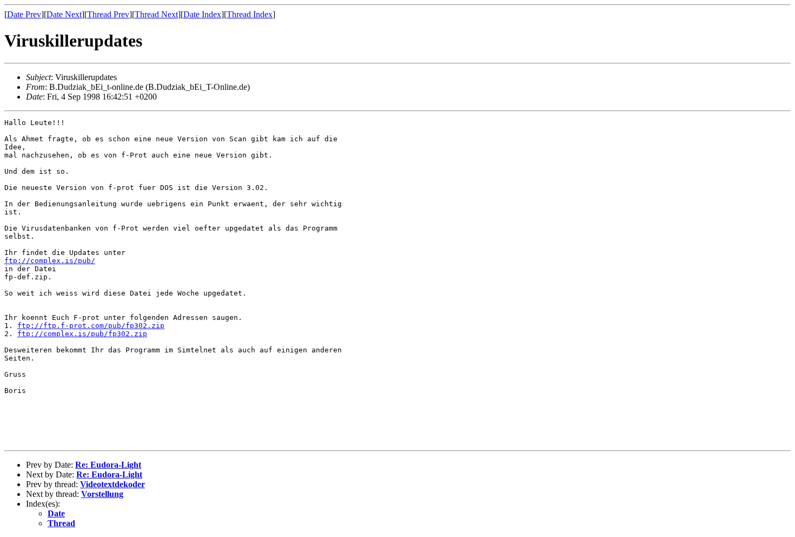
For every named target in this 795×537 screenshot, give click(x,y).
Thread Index (250, 14)
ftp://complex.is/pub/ (49, 261)
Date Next (64, 14)
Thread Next (156, 14)
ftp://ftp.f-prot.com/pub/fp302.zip (90, 326)
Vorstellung (102, 494)
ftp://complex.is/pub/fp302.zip (82, 334)
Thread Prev (108, 14)
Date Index (202, 14)
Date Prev (24, 14)
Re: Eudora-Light (108, 464)
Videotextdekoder (112, 484)
